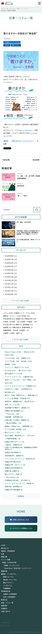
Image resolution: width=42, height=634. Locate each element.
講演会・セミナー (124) (12, 316)
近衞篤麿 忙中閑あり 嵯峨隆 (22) (17, 408)
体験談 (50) (19, 319)
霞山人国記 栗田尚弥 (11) (15, 435)
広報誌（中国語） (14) (28, 322)
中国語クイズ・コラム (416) (24, 313)
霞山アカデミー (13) (12, 432)
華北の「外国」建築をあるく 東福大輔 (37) (21, 395)
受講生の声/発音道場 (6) (14, 468)
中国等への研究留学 (10, 594)
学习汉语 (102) (10, 370)
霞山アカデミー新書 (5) (13, 474)
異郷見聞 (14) (28, 426)
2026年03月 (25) (11, 273)
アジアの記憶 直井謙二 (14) (15, 429)
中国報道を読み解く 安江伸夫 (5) (17, 480)
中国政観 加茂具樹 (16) (14, 417)
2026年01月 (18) (11, 280)
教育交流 (4, 600)
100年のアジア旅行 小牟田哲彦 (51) (18, 389)
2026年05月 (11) (11, 266)
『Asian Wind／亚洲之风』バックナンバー (17, 568)
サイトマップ (5, 626)
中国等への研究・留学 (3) (12, 333)
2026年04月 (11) (11, 270)
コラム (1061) (8, 313)
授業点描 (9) (16, 327)
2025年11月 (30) (11, 287)
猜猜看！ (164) (10, 364)
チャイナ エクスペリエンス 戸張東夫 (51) (20, 386)
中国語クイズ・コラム (12, 42)
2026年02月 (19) (11, 277)
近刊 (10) (31, 435)
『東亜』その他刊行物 (8, 562)
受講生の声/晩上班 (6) (13, 462)
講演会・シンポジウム (8, 574)
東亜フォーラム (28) (12, 405)
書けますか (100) (25, 370)
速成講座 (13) (28, 325)
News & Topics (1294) (13, 352)
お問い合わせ (5, 611)
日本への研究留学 (9, 597)
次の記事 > (36, 160)
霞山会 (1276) (29, 352)
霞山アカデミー (8, 583)
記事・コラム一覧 (7, 603)
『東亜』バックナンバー (11, 565)
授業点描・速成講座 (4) (13, 486)
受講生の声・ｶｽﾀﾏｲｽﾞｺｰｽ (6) (15, 465)
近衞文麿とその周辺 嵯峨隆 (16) (17, 420)
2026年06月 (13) (11, 263)
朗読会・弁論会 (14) (12, 426)
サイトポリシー (5, 622)
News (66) (8, 383)
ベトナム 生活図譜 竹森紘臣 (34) (17, 398)
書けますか (15, 45)
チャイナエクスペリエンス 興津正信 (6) (20, 459)
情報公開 (4, 557)
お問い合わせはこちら (21, 519)
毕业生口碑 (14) (9, 325)
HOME (21, 511)
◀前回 (5, 141)
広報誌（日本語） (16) (11, 322)
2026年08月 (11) (11, 256)
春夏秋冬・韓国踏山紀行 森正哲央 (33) (19, 401)
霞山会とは (5, 548)
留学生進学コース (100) (13, 374)
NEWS (7, 45)
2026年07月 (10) (11, 259)
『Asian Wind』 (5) (12, 477)
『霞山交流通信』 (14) (13, 423)
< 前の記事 (6, 160)
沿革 (2, 554)
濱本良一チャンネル (10, 580)
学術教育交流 (5, 591)
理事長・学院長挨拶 (8, 551)
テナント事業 (5, 560)
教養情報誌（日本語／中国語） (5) (16, 330)
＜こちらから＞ (27, 130)
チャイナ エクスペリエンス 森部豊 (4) (19, 483)
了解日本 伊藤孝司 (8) (13, 445)
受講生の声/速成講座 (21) (14, 411)
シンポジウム (7, 585)
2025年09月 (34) (11, 294)
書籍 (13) (18, 325)
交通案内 (4, 608)
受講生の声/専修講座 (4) (14, 490)
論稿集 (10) (7, 327)
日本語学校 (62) (9, 319)
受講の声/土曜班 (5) (12, 471)
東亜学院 (4, 606)
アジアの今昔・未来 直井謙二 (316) (18, 361)
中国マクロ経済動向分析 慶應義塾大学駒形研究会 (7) (21, 448)
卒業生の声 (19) (30, 319)
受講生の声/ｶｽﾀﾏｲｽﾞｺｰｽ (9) (14, 442)
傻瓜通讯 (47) (10, 392)
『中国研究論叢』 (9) (12, 439)
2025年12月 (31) (11, 284)
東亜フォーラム (8, 577)
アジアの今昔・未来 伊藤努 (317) (17, 358)
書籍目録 (4, 571)
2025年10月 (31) (11, 291)
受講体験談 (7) (27, 327)
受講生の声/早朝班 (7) (13, 452)
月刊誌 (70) (25, 316)
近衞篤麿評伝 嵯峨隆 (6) (14, 456)
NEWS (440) (9, 355)
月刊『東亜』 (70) (29, 380)
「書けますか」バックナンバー (23, 141)
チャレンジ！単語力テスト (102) (17, 367)
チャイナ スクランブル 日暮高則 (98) (19, 377)
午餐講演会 (7, 588)
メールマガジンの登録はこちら (21, 528)
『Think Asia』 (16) (12, 414)
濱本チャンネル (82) (12, 380)
